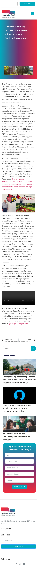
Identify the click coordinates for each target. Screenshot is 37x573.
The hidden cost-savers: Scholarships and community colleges (16, 437)
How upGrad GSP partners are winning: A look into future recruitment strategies (17, 408)
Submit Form (19, 486)
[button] (32, 13)
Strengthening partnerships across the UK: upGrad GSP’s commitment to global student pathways (19, 380)
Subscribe (18, 546)
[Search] (33, 348)
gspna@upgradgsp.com (18, 324)
